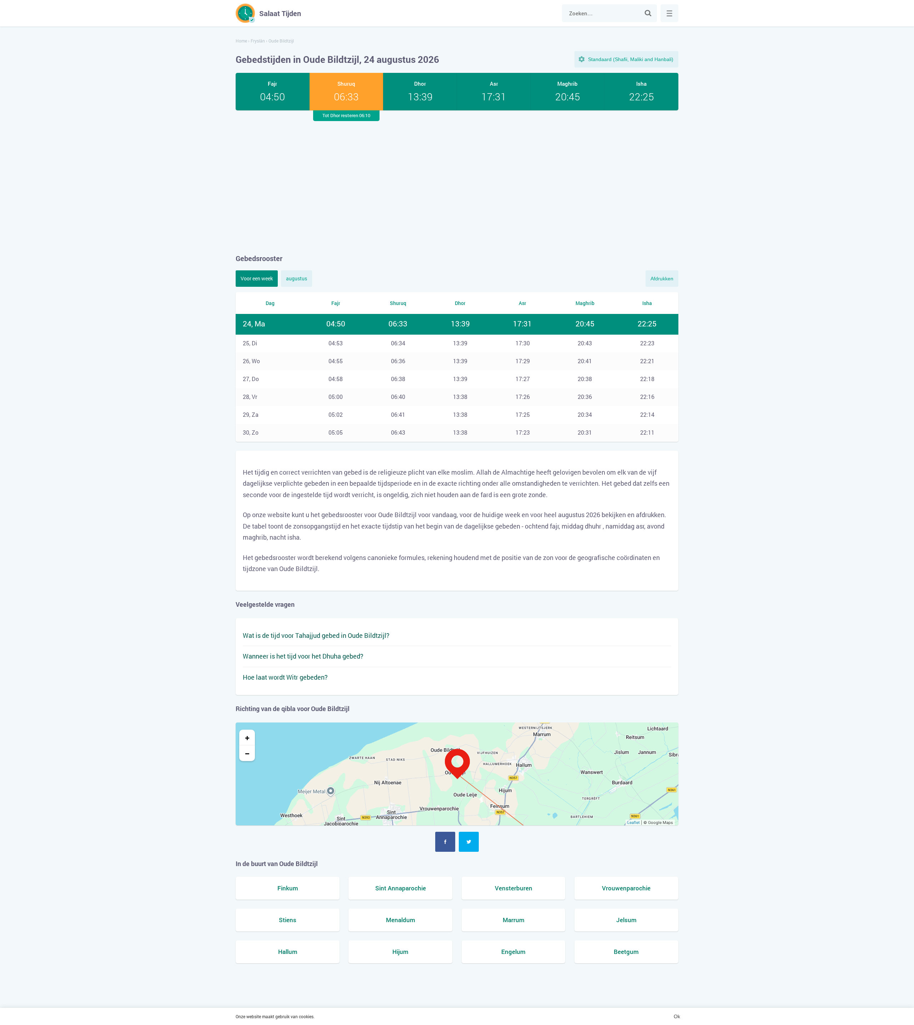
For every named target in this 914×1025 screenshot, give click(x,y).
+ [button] (247, 737)
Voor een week (257, 278)
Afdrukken (662, 278)
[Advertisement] (457, 182)
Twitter (469, 842)
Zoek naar (648, 13)
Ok (677, 1016)
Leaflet (633, 822)
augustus (296, 278)
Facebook (445, 842)
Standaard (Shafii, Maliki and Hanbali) (630, 59)
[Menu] (669, 13)
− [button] (247, 753)
